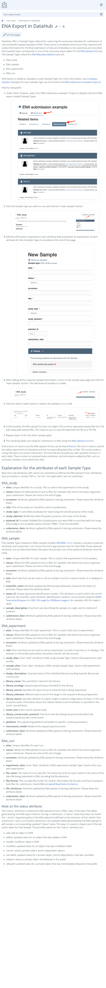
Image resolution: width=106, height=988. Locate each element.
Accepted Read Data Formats (60, 784)
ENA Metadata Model (43, 54)
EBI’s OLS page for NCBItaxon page (49, 600)
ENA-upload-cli (88, 51)
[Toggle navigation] (101, 5)
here (71, 446)
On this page (13, 34)
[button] (56, 26)
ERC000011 (62, 542)
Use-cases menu (12, 14)
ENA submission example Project (82, 82)
